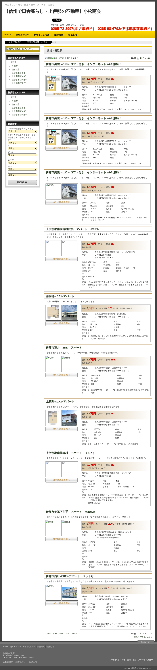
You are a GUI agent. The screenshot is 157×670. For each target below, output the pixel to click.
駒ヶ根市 (16, 69)
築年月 (75, 58)
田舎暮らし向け (41, 34)
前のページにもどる (143, 637)
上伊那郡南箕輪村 (20, 79)
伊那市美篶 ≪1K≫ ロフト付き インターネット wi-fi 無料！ (84, 64)
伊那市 (15, 66)
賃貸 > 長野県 (54, 50)
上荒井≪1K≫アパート (60, 401)
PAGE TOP (145, 642)
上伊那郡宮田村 (19, 83)
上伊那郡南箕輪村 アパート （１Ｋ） (71, 452)
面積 (55, 58)
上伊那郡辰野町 (19, 73)
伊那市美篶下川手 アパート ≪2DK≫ (71, 511)
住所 (68, 58)
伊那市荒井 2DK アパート (64, 347)
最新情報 (58, 34)
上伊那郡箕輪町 (19, 76)
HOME (7, 34)
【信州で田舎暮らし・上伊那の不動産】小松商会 (52, 11)
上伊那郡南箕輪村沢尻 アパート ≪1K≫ (72, 229)
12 (149, 58)
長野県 (13, 62)
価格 (49, 58)
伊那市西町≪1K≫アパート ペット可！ (71, 576)
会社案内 (72, 34)
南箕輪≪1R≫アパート (60, 296)
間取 (62, 58)
